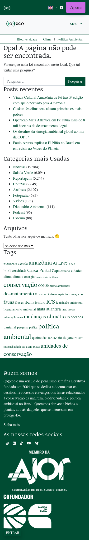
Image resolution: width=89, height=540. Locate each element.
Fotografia (20, 195)
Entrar (12, 532)
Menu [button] (75, 23)
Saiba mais (12, 424)
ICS (50, 301)
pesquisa (22, 327)
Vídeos (18, 200)
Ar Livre (60, 263)
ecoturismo (50, 294)
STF (81, 338)
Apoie (76, 7)
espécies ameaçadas (70, 294)
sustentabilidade (12, 346)
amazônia (40, 262)
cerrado (65, 271)
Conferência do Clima (47, 277)
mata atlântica (49, 309)
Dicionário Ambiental (29, 206)
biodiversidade (15, 270)
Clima (47, 39)
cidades (76, 270)
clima (8, 276)
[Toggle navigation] (61, 7)
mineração (10, 317)
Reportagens (22, 178)
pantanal (10, 327)
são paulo (27, 346)
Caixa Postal (39, 270)
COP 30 (43, 285)
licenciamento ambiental (20, 309)
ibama (29, 302)
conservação (20, 284)
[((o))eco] (15, 23)
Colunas (19, 183)
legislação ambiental (69, 302)
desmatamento (19, 293)
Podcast (19, 212)
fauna (9, 302)
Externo (19, 217)
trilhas (36, 346)
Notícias (19, 166)
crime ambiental (60, 285)
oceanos (77, 316)
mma (20, 317)
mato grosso (68, 309)
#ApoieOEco (10, 263)
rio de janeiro (68, 337)
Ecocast (39, 294)
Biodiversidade (27, 39)
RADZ (52, 338)
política (33, 327)
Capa (56, 270)
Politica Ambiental (70, 39)
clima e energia (24, 276)
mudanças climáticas (47, 316)
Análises (19, 189)
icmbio (40, 302)
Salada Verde (23, 172)
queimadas (39, 337)
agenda (23, 263)
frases (19, 302)
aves (72, 263)
